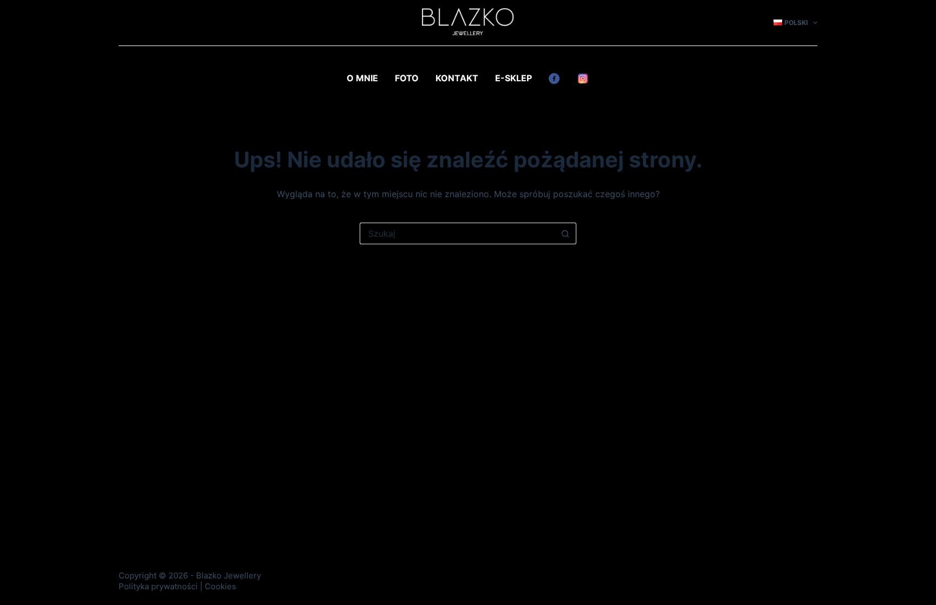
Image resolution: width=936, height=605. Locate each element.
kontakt (456, 78)
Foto (407, 78)
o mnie (362, 78)
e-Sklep (513, 78)
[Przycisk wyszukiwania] (565, 233)
